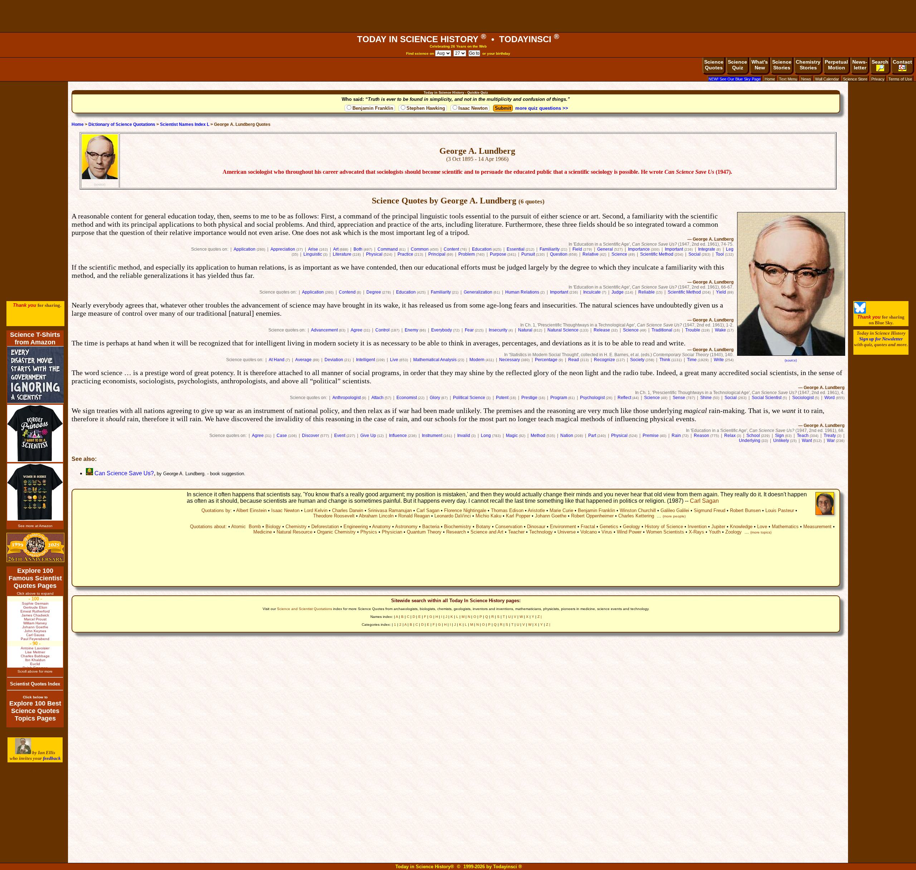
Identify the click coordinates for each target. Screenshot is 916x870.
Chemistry (296, 526)
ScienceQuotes (713, 64)
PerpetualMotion (836, 64)
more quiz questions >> (541, 108)
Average (303, 359)
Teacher (516, 532)
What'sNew (759, 64)
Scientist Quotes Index (35, 684)
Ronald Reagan (414, 515)
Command (387, 249)
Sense (679, 397)
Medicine (262, 532)
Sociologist (803, 397)
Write (719, 359)
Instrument (432, 435)
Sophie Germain (35, 603)
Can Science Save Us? (123, 473)
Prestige (529, 397)
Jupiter (718, 526)
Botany (483, 526)
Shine (706, 397)
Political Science (469, 397)
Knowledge (741, 526)
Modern (476, 359)
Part (592, 435)
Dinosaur (536, 526)
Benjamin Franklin (372, 108)
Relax (730, 435)
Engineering (356, 526)
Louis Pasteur (779, 510)
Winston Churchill (638, 510)
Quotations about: (208, 526)
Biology (273, 526)
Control (382, 330)
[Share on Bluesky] (860, 312)
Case (282, 435)
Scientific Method (656, 254)
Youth (715, 532)
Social (694, 254)
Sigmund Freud (709, 510)
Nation (566, 435)
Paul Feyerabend (35, 639)
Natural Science (563, 330)
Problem (466, 254)
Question (558, 254)
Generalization (478, 292)
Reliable (646, 292)
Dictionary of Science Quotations (121, 124)
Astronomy (406, 526)
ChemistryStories (808, 64)
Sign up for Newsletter (881, 338)
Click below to (35, 697)
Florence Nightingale (465, 510)
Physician (392, 532)
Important (674, 249)
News (806, 79)
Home (770, 79)
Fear (469, 330)
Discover (310, 435)
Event (339, 435)
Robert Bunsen (745, 510)
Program (558, 397)
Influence (398, 435)
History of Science (664, 526)
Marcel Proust (35, 619)
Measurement (817, 526)
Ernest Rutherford (35, 611)
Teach (803, 435)
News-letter (859, 64)
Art (335, 249)
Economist (406, 397)
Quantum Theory (424, 532)
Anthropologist (346, 397)
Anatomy (381, 526)
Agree (356, 330)
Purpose (498, 254)
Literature (342, 254)
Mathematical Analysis (435, 359)
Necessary (509, 359)
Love (762, 526)
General (605, 249)
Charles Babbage (35, 656)
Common (420, 249)
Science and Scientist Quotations (304, 609)
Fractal (588, 526)
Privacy (878, 79)
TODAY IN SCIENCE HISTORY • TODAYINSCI (458, 39)
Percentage (546, 359)
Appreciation (283, 249)
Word (829, 397)
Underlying (749, 440)
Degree (373, 292)
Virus (606, 532)
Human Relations (522, 292)
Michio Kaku (488, 515)
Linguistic (312, 254)
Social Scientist (766, 397)
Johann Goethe (550, 515)
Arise (313, 249)
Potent (502, 397)
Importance (639, 249)
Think (664, 359)
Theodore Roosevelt (334, 515)
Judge (618, 292)
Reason (701, 435)
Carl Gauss (35, 635)
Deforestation (325, 526)
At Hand (276, 359)
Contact (902, 62)
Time (692, 359)
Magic (512, 435)
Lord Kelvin (315, 510)
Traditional (662, 330)
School (753, 435)
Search (880, 62)
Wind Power (629, 532)
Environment (563, 526)
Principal (436, 254)
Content (451, 249)
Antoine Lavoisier (35, 648)
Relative (591, 254)
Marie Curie (561, 510)
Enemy (411, 330)
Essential (516, 249)
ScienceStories (781, 64)
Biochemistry (457, 526)
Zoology (733, 532)
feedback (52, 758)
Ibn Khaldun (35, 660)
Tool (720, 254)
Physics (368, 532)
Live (394, 359)
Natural (525, 330)
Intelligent (365, 359)
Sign (779, 435)
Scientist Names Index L (184, 124)
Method (538, 435)
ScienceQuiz (737, 64)
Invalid (463, 435)
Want (807, 440)
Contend (347, 292)
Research (456, 532)
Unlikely (781, 440)
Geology (631, 526)
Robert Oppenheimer (592, 515)
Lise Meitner (35, 652)
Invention (697, 526)
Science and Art (487, 532)
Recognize (604, 359)
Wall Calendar (827, 79)
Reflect (624, 397)
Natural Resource (294, 532)
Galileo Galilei (675, 510)
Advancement (324, 330)
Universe (566, 532)
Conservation (508, 526)
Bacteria (430, 526)
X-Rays (696, 532)
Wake (720, 330)
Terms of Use (900, 79)
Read (573, 359)
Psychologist (592, 397)
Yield (721, 292)
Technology (541, 532)
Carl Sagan (704, 501)
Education (482, 249)
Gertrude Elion (35, 607)
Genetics (609, 526)
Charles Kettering (636, 515)
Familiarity (550, 249)
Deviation (334, 359)
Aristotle (536, 510)
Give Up (368, 435)
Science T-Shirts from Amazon (35, 338)
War (831, 440)
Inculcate (592, 292)
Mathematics (785, 526)
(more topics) (760, 532)
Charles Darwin (347, 510)
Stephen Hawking (425, 108)
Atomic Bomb (246, 526)
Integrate (706, 249)
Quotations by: (216, 510)
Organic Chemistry (336, 532)
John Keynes (35, 631)
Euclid (35, 664)
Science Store (855, 79)
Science (619, 254)
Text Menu (788, 79)
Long (486, 435)
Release (602, 330)
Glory (435, 397)
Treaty (830, 435)
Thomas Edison (507, 510)
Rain (676, 435)
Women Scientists (665, 532)
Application (244, 249)
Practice (405, 254)
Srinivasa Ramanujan (390, 510)
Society (637, 359)
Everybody (441, 330)
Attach (377, 397)
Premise (651, 435)
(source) (99, 184)
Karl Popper (518, 515)
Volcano (588, 532)
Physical (374, 254)
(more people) (674, 516)
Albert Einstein (251, 510)
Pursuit (528, 254)
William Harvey (35, 623)
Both (358, 249)
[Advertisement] (458, 16)
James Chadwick (35, 615)
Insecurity (498, 330)
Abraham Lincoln (376, 515)
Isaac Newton (473, 108)
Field (577, 249)
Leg (730, 249)
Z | (539, 617)
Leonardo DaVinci (452, 515)
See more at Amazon (35, 526)
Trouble (692, 330)
